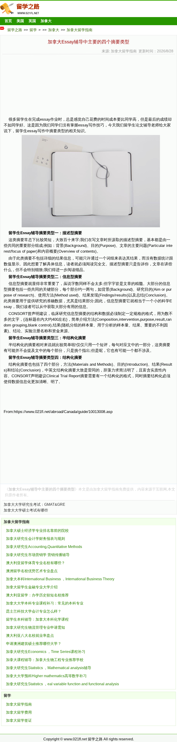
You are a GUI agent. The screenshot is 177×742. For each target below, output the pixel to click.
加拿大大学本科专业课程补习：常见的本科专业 (44, 603)
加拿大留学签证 (19, 720)
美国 (20, 21)
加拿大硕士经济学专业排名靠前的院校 (37, 531)
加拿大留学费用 (19, 712)
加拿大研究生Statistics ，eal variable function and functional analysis (62, 684)
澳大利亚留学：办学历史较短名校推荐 (37, 595)
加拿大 (46, 21)
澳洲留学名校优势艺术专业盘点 (32, 571)
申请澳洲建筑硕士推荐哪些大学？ (33, 644)
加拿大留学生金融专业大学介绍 (32, 587)
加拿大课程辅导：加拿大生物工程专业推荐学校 (44, 660)
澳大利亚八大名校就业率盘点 (30, 635)
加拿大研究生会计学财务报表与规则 (35, 539)
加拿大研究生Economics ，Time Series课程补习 (45, 652)
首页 (8, 21)
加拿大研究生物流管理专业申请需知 (35, 627)
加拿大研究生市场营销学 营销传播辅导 (38, 555)
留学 (33, 30)
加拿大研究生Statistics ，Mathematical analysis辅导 (48, 668)
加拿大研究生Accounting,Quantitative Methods (44, 547)
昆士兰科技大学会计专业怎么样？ (33, 611)
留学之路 (14, 30)
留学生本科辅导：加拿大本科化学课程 (37, 619)
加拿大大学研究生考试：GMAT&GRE (34, 504)
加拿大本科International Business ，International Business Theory (60, 579)
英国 (32, 21)
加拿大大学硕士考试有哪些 (26, 510)
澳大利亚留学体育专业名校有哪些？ (35, 563)
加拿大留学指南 (79, 30)
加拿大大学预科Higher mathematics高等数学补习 (46, 676)
